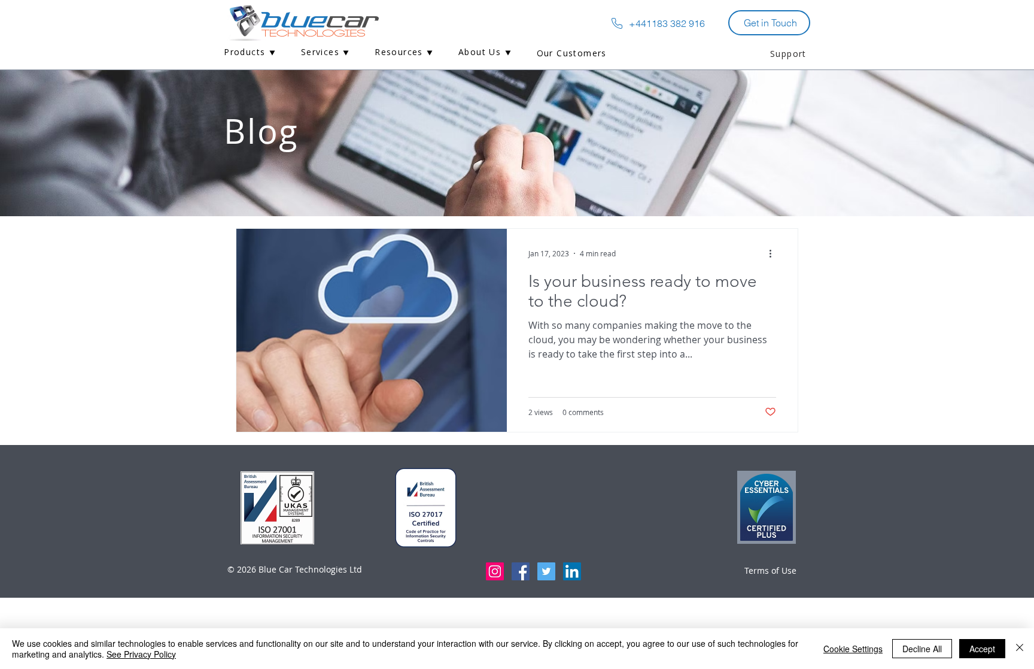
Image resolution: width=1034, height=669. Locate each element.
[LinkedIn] (572, 571)
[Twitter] (546, 571)
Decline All (922, 649)
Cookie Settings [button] (853, 649)
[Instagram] (495, 571)
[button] (250, 53)
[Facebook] (521, 571)
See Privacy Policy (141, 654)
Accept (982, 649)
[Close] (1019, 648)
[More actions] (774, 253)
